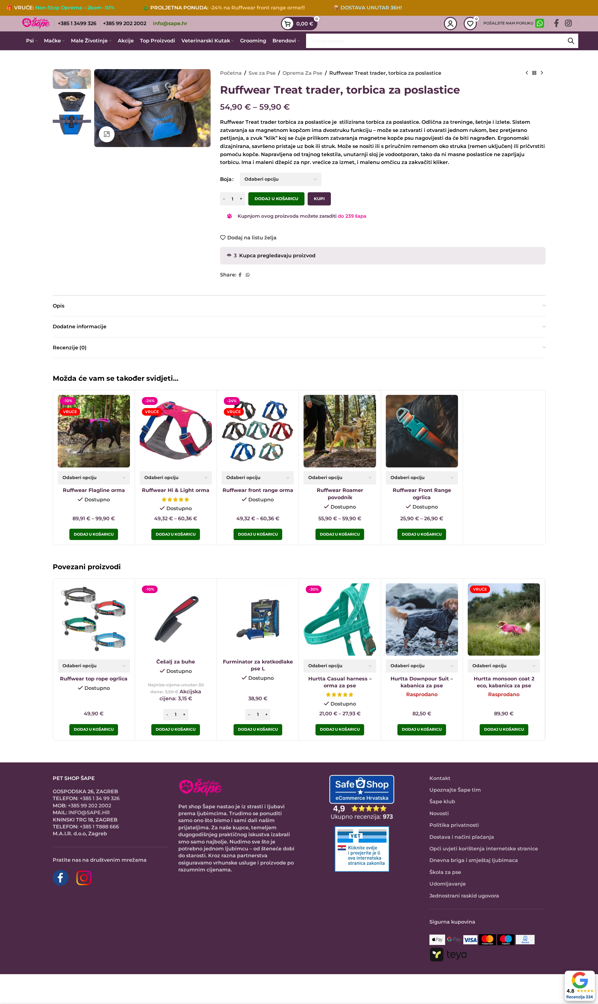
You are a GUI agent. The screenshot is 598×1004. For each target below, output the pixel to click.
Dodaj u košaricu (276, 198)
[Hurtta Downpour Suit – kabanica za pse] (422, 619)
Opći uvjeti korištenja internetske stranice (483, 849)
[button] (175, 729)
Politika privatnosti (454, 825)
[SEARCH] (571, 41)
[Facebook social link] (556, 23)
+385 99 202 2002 (89, 806)
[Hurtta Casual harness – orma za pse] (340, 619)
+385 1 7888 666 (99, 827)
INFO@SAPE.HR (89, 813)
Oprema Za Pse (302, 73)
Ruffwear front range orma (258, 490)
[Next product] (542, 73)
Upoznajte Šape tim (455, 790)
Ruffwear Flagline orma (94, 490)
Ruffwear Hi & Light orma (175, 490)
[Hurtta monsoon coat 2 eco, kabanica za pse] (504, 619)
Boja (226, 179)
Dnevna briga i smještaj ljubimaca (473, 860)
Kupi (319, 198)
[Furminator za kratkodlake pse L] (258, 619)
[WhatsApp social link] (247, 275)
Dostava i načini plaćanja (461, 837)
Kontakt (439, 778)
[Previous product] (527, 73)
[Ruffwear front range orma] (258, 431)
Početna (231, 73)
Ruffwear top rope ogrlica (93, 679)
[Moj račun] (450, 23)
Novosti (439, 813)
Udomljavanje (447, 884)
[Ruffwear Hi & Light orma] (176, 431)
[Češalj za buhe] (176, 619)
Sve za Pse (262, 73)
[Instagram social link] (568, 23)
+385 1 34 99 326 (100, 798)
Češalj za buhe (175, 662)
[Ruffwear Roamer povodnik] (340, 431)
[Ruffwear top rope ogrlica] (94, 619)
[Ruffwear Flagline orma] (94, 431)
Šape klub (442, 802)
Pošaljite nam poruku (508, 23)
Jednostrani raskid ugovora (464, 896)
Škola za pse (445, 872)
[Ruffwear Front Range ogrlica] (422, 431)
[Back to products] (534, 73)
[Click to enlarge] (107, 134)
